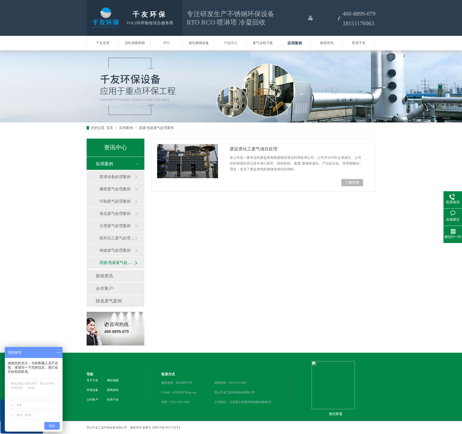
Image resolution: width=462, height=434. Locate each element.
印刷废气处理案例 (115, 201)
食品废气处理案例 (115, 213)
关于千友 (92, 380)
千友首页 (102, 43)
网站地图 (113, 380)
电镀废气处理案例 (115, 250)
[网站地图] (310, 18)
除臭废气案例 (109, 301)
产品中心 (230, 43)
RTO (166, 43)
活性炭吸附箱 (135, 43)
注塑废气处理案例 (115, 226)
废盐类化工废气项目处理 (253, 149)
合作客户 (104, 288)
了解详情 (352, 182)
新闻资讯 (327, 43)
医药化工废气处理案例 (117, 238)
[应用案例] (231, 121)
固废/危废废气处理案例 (156, 128)
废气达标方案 (263, 43)
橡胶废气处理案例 (115, 189)
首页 (110, 128)
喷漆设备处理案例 (115, 177)
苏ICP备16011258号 (166, 427)
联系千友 (359, 43)
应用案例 (295, 43)
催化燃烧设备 (199, 43)
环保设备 (92, 390)
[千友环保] (105, 26)
